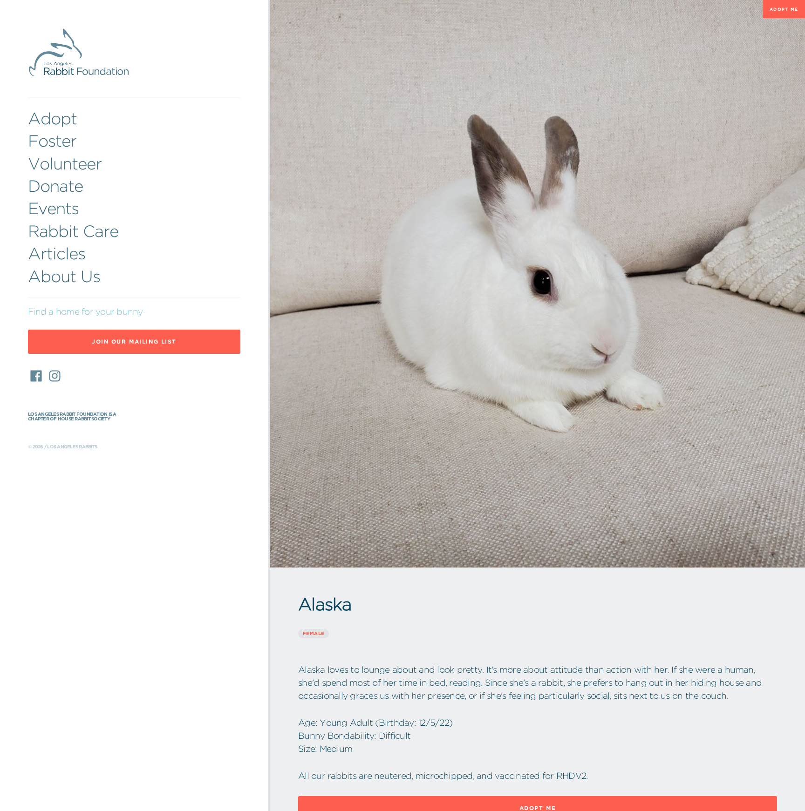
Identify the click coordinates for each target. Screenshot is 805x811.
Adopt (52, 118)
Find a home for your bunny (85, 311)
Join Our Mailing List (134, 341)
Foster (52, 140)
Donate (55, 186)
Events (53, 208)
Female (313, 633)
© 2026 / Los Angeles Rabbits (62, 447)
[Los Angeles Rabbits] (134, 53)
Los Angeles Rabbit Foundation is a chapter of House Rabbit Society (72, 416)
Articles (56, 253)
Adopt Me (784, 9)
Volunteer (65, 163)
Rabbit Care (73, 231)
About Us (64, 276)
